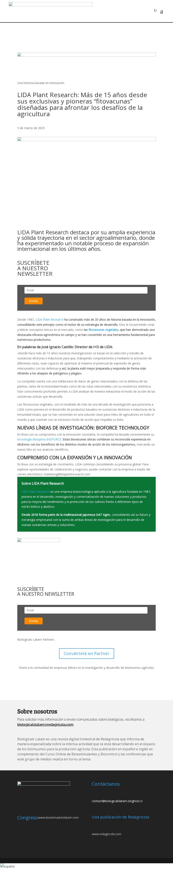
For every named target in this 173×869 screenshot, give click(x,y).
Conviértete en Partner (86, 653)
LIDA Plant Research (49, 319)
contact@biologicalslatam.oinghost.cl (117, 801)
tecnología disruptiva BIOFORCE (39, 439)
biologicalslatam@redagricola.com (45, 725)
